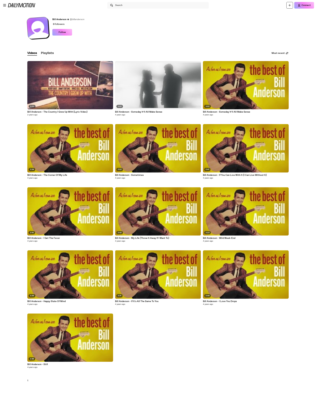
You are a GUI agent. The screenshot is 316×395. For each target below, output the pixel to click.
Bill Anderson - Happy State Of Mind (46, 301)
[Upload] (289, 5)
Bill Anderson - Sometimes (129, 175)
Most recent (278, 53)
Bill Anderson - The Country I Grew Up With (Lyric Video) (57, 112)
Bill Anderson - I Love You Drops (220, 301)
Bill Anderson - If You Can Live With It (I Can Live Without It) (235, 175)
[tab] (32, 53)
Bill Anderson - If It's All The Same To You (136, 301)
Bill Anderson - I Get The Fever (43, 238)
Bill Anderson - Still (37, 364)
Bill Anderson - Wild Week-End (219, 238)
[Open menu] (4, 5)
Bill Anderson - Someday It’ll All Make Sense (138, 112)
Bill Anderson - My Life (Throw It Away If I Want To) (142, 238)
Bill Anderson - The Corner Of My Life (47, 175)
